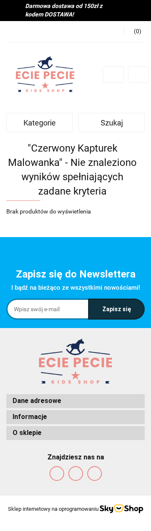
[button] (75, 401)
